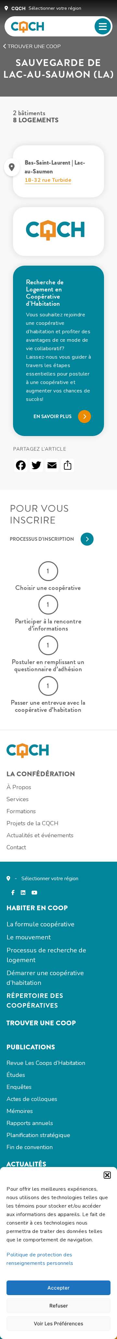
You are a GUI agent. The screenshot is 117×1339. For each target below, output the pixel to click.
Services (17, 799)
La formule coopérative (40, 924)
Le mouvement (28, 937)
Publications (30, 1047)
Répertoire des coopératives (34, 1000)
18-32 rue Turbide (48, 180)
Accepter (58, 1288)
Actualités (26, 1164)
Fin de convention (29, 1147)
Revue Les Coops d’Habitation (45, 1063)
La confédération (40, 774)
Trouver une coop (33, 46)
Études (15, 1075)
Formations (21, 811)
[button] (107, 1175)
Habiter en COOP (37, 908)
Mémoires (19, 1111)
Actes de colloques (31, 1099)
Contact (16, 847)
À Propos (18, 787)
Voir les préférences (58, 1323)
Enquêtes (19, 1087)
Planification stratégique (38, 1135)
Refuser (58, 1306)
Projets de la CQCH (32, 823)
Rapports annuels (29, 1123)
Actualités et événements (39, 835)
